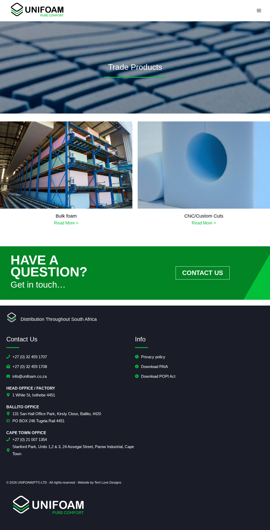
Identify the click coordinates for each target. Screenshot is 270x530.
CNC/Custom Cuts (203, 216)
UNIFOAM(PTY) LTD (32, 482)
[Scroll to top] (258, 516)
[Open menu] (259, 10)
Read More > (66, 223)
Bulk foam (66, 216)
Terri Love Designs (107, 482)
